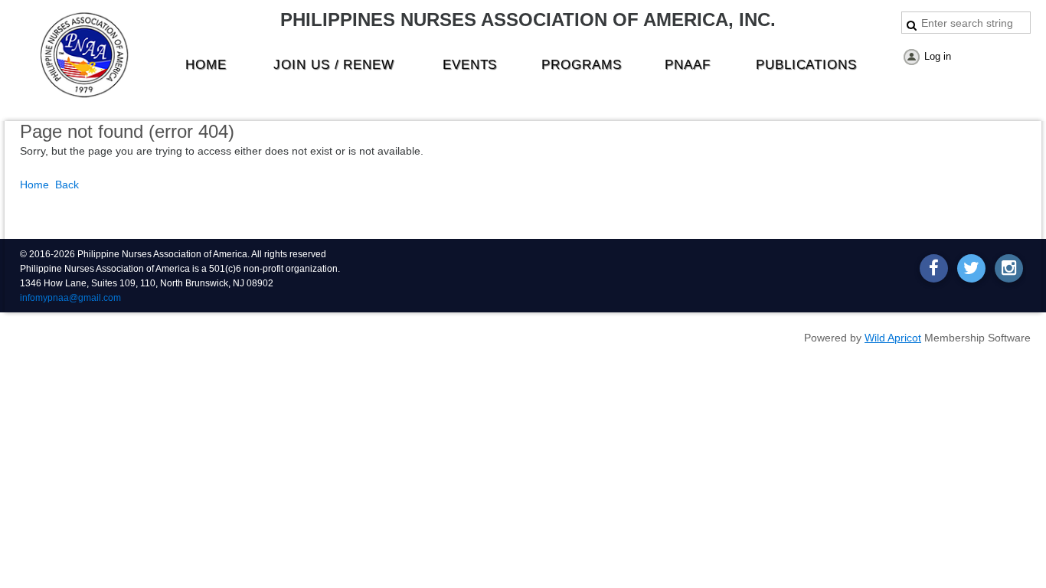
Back (67, 184)
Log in (937, 56)
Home (34, 184)
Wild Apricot (893, 338)
